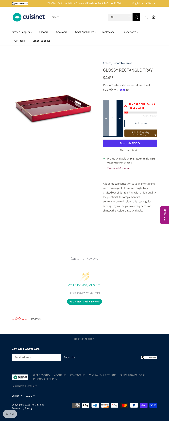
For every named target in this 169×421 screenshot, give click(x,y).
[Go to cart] (154, 17)
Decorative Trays (122, 63)
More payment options (130, 150)
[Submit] (136, 17)
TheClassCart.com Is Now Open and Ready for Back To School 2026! (84, 3)
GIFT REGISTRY (41, 375)
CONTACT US (77, 375)
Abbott (107, 63)
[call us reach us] (20, 3)
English (136, 3)
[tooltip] (154, 134)
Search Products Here (24, 386)
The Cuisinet (37, 404)
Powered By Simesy (150, 116)
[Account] (146, 17)
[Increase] (120, 118)
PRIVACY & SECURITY (45, 379)
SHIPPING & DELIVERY (132, 375)
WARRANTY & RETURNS (102, 375)
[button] (140, 133)
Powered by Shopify (22, 408)
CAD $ (149, 3)
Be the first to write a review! (84, 301)
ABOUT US (60, 375)
